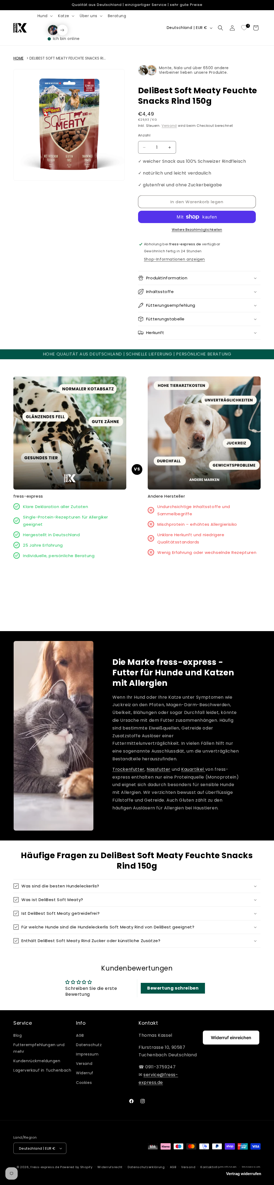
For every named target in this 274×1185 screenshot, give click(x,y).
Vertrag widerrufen (243, 1173)
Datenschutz (89, 1044)
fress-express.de (45, 1167)
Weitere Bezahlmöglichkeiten (197, 229)
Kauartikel (193, 769)
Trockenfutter (128, 769)
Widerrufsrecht (110, 1167)
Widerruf (84, 1073)
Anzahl (144, 135)
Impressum (87, 1054)
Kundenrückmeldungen (36, 1061)
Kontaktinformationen (218, 1167)
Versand (169, 125)
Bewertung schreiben (173, 988)
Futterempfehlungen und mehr (38, 1048)
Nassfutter (158, 769)
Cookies (84, 1082)
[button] (44, 15)
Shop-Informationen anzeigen (174, 259)
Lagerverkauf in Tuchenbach (42, 1070)
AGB (80, 1035)
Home (18, 58)
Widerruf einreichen (231, 1037)
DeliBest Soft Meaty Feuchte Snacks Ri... (67, 58)
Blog (17, 1035)
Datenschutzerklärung (146, 1167)
